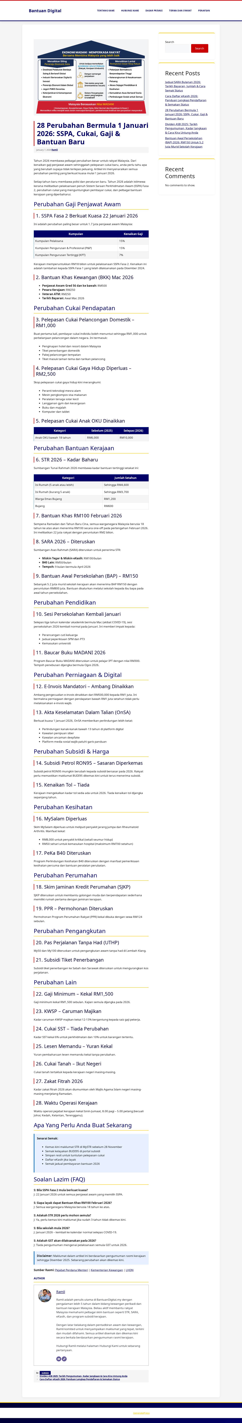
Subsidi (45, 1373)
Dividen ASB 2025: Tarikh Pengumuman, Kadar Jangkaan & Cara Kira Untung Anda (83, 1376)
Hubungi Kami (130, 10)
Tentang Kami (106, 10)
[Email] (58, 1358)
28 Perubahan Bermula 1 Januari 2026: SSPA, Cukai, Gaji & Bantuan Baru (186, 114)
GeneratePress (141, 1413)
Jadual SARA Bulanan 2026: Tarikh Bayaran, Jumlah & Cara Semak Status (185, 86)
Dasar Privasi (154, 10)
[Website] (64, 1358)
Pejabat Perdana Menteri (71, 1270)
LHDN (130, 1270)
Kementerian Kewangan (107, 1270)
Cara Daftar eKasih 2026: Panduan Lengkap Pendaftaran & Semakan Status (80, 1379)
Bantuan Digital (45, 10)
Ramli (55, 149)
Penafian (204, 10)
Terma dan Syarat (180, 10)
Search (169, 42)
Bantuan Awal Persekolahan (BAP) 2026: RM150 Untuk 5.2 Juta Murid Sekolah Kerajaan (184, 142)
